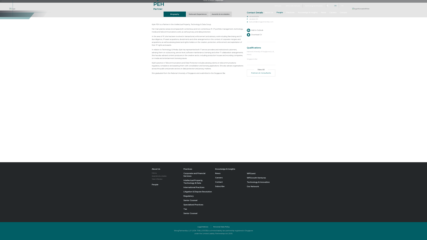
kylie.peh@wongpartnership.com (261, 22)
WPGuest (277, 6)
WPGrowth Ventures (293, 6)
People (279, 12)
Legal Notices (202, 227)
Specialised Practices (193, 205)
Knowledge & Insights (308, 12)
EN (335, 6)
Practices (290, 12)
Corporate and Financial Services (194, 174)
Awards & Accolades (159, 176)
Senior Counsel (190, 200)
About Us (156, 169)
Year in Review (157, 179)
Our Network (253, 186)
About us (269, 12)
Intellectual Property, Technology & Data (193, 181)
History (154, 173)
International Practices (193, 187)
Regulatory (188, 196)
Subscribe (220, 186)
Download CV (256, 35)
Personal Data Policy (221, 227)
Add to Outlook (257, 30)
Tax (185, 209)
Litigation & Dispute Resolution (197, 192)
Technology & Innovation (314, 6)
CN (342, 6)
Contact (343, 12)
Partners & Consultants (261, 73)
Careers (332, 12)
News (323, 12)
